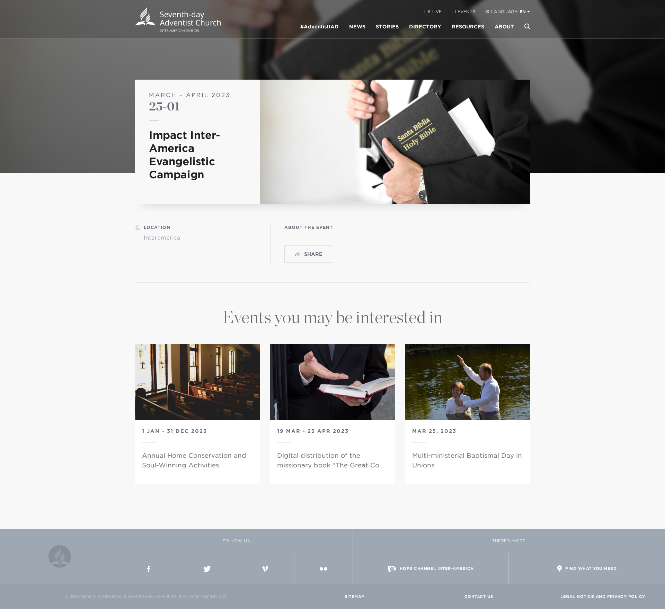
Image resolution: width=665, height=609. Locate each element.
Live (437, 11)
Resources (468, 26)
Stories (387, 26)
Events (466, 11)
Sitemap (354, 596)
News (357, 26)
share (313, 254)
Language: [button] (508, 11)
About (504, 26)
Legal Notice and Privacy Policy (602, 596)
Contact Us (478, 596)
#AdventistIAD (319, 26)
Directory (425, 26)
